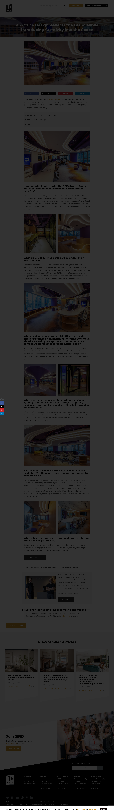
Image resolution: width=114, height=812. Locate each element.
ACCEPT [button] (103, 809)
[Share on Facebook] (2, 403)
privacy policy (93, 809)
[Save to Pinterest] (2, 410)
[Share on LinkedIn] (2, 413)
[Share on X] (2, 406)
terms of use (81, 809)
